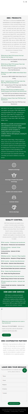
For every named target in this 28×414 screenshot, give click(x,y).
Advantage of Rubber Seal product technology (14, 180)
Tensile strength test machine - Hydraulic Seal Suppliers (13, 286)
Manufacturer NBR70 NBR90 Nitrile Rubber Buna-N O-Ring (14, 77)
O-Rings (19, 38)
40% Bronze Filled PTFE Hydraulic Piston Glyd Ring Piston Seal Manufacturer (14, 69)
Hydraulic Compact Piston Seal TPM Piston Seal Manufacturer (14, 103)
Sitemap (21, 411)
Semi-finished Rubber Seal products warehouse (13, 268)
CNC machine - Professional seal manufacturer (13, 244)
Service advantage (14, 211)
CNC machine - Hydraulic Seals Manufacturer (12, 263)
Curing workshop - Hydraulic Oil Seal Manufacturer (10, 252)
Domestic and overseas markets (14, 191)
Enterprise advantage (14, 169)
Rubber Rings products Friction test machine (12, 278)
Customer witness (14, 201)
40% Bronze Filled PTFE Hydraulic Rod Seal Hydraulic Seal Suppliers (14, 60)
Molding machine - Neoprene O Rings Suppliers (13, 258)
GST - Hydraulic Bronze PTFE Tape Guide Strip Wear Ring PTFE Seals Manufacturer (14, 86)
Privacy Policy (14, 411)
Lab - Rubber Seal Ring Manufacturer (10, 273)
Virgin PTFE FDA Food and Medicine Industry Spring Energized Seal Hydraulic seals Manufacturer (14, 94)
